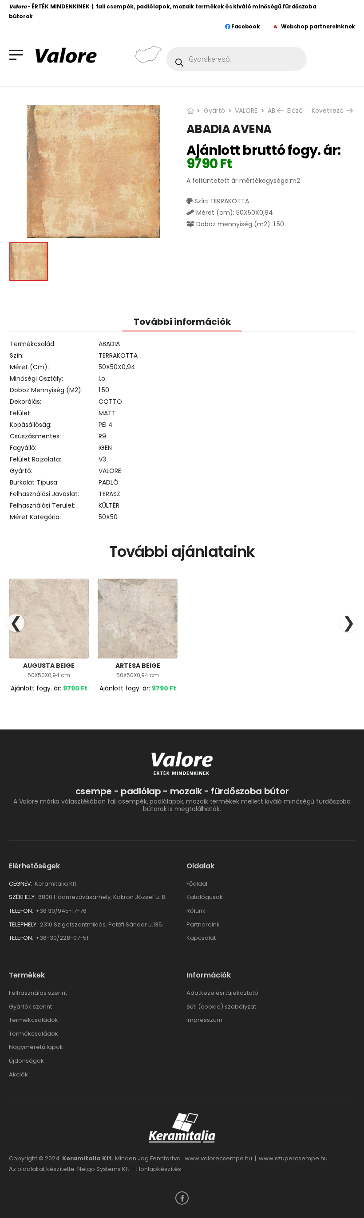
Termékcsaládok (33, 1020)
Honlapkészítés (158, 1169)
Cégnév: (20, 883)
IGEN (105, 447)
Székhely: (22, 897)
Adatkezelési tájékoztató (222, 993)
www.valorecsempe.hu (218, 1158)
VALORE (246, 110)
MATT (107, 413)
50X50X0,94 (117, 367)
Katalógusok (204, 897)
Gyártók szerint (30, 1006)
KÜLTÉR (109, 505)
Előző (294, 110)
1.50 (104, 390)
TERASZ (109, 493)
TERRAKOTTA (118, 355)
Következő (329, 110)
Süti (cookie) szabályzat (221, 1006)
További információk (182, 321)
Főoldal (196, 883)
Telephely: (23, 924)
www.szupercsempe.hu (293, 1158)
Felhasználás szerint (38, 993)
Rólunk (196, 911)
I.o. (103, 378)
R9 (102, 436)
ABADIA (109, 343)
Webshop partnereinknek (318, 26)
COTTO (110, 401)
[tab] (182, 321)
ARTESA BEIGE (137, 665)
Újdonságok (26, 1060)
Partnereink (203, 924)
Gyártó (214, 110)
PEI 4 (106, 424)
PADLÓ (109, 482)
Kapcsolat (201, 938)
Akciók (18, 1074)
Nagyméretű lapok (36, 1047)
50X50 (108, 516)
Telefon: (21, 911)
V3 (102, 459)
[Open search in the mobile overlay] (236, 59)
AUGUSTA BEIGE (49, 665)
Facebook (245, 26)
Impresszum (204, 1020)
